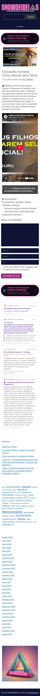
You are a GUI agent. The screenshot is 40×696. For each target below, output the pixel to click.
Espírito (25, 495)
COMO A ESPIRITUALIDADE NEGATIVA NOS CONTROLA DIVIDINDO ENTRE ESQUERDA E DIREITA (18, 471)
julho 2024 (6, 624)
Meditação (6, 506)
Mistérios (31, 506)
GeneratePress (33, 693)
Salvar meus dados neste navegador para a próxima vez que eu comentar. (20, 268)
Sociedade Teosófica (9, 519)
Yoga (35, 521)
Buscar (31, 17)
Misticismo (25, 506)
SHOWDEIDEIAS (23, 515)
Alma (3, 487)
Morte (3, 508)
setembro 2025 (8, 575)
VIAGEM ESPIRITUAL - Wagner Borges (14, 521)
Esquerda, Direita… (10, 447)
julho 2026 (6, 541)
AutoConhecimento (13, 487)
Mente (13, 506)
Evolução (30, 495)
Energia (19, 492)
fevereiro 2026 (8, 558)
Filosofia (19, 498)
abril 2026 (6, 551)
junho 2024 (6, 627)
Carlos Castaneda (6, 489)
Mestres (18, 506)
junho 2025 (6, 586)
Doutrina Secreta (7, 492)
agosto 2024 (7, 620)
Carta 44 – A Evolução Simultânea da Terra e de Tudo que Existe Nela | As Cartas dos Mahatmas (20, 462)
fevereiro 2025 (8, 600)
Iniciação (32, 498)
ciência (14, 489)
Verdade (28, 519)
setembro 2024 (8, 617)
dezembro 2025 (8, 565)
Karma (4, 500)
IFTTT (26, 497)
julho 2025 (6, 582)
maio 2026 (6, 548)
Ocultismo (9, 508)
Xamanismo (30, 521)
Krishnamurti (11, 500)
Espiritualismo (18, 495)
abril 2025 (6, 593)
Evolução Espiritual (8, 498)
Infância (28, 202)
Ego (15, 492)
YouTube (6, 524)
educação (19, 202)
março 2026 (7, 555)
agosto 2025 (7, 579)
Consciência (9, 202)
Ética (12, 524)
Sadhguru (16, 205)
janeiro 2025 (7, 603)
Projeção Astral (18, 508)
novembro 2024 (8, 610)
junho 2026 (6, 544)
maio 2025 (6, 589)
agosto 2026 (7, 537)
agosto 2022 (7, 634)
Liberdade (6, 205)
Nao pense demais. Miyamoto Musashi (20, 208)
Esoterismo (26, 492)
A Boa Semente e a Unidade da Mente (18, 456)
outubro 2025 (7, 572)
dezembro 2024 (8, 607)
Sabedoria (5, 516)
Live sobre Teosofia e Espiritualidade (19, 503)
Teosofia (21, 518)
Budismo (34, 487)
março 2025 (7, 596)
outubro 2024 (7, 613)
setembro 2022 (8, 631)
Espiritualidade (10, 199)
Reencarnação (29, 512)
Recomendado (12, 512)
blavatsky (26, 486)
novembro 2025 (8, 568)
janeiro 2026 (7, 562)
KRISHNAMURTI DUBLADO (23, 500)
